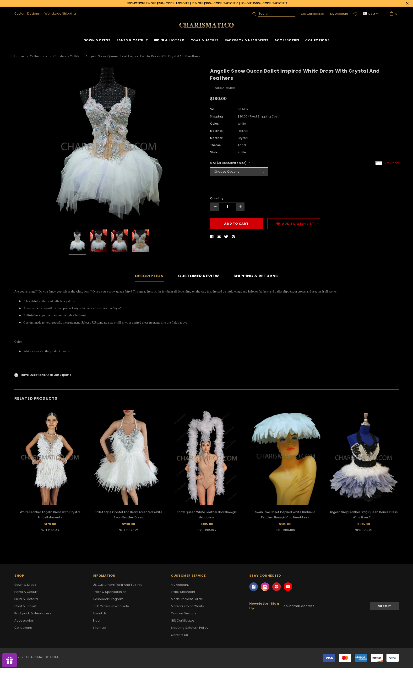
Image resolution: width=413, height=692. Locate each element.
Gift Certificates (313, 13)
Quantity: (217, 198)
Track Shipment (183, 592)
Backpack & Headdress (247, 40)
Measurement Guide (187, 599)
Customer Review (198, 276)
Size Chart (391, 163)
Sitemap (99, 627)
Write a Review (224, 88)
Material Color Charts (187, 606)
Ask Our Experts (59, 375)
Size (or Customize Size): (229, 163)
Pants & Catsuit (132, 40)
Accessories (287, 40)
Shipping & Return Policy (189, 627)
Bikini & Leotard (169, 40)
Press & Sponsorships (109, 592)
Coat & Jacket (204, 40)
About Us (100, 613)
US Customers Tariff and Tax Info (117, 584)
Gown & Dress (97, 40)
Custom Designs (183, 613)
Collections (317, 40)
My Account (339, 13)
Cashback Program (108, 599)
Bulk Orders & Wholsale (111, 606)
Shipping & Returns (256, 276)
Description (149, 276)
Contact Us (179, 635)
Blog (96, 620)
